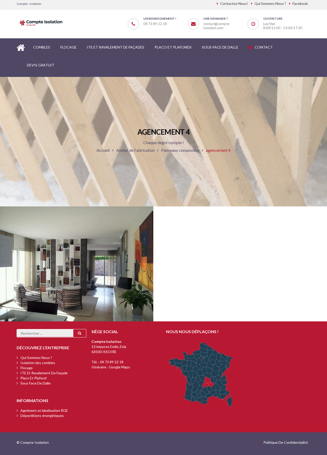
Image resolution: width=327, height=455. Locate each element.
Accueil (103, 150)
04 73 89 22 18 (111, 362)
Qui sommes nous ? (36, 357)
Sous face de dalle (35, 383)
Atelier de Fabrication (135, 150)
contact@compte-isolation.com (216, 26)
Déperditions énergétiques (42, 415)
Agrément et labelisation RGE (44, 410)
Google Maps (119, 367)
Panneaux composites (180, 150)
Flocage (26, 368)
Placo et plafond (33, 378)
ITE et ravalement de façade (44, 373)
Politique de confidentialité (285, 442)
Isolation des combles (37, 362)
